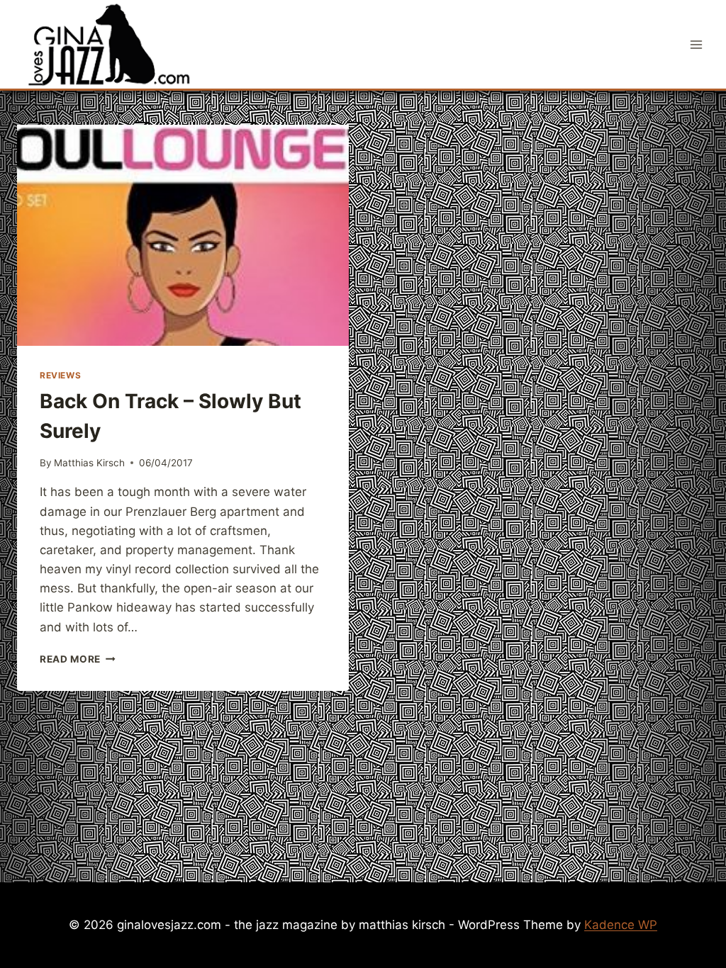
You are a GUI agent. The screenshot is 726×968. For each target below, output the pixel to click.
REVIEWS (60, 375)
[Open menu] (696, 44)
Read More (78, 659)
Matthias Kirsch (89, 462)
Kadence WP (620, 925)
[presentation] (183, 235)
